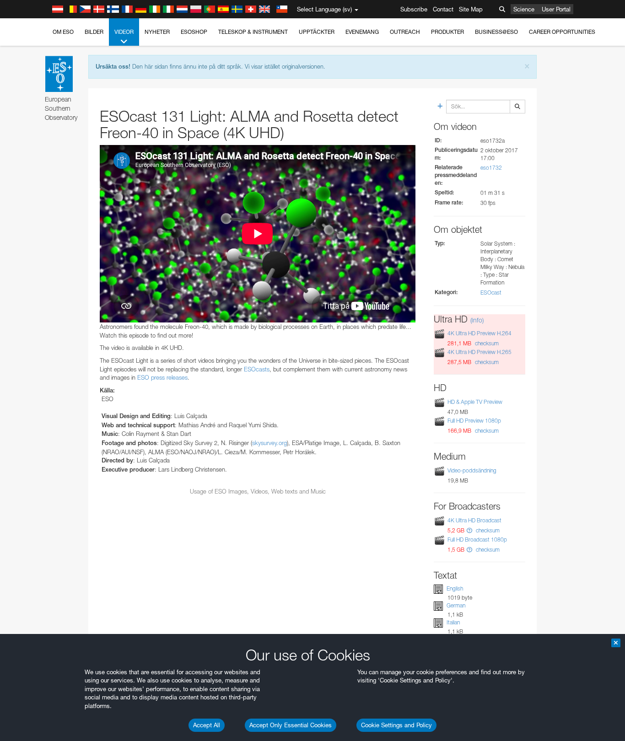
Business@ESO (496, 31)
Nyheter (157, 31)
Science (523, 9)
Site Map (471, 9)
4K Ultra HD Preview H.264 (479, 333)
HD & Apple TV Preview (474, 401)
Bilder (94, 31)
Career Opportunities (562, 31)
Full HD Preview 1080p (474, 420)
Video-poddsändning (471, 470)
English (455, 588)
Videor (124, 31)
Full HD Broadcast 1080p (477, 539)
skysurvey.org (269, 442)
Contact (443, 9)
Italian (453, 622)
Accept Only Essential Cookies (290, 725)
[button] (469, 530)
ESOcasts (256, 369)
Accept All (206, 725)
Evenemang (362, 31)
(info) (477, 320)
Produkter (447, 31)
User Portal (556, 9)
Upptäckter (316, 31)
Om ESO (63, 31)
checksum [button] (486, 343)
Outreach (405, 31)
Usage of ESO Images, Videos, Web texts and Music (258, 491)
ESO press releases (162, 377)
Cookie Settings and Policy (396, 725)
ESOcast (490, 292)
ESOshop (194, 31)
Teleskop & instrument (253, 31)
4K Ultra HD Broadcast (474, 520)
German (456, 605)
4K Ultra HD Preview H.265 (479, 352)
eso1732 (491, 167)
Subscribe (413, 9)
